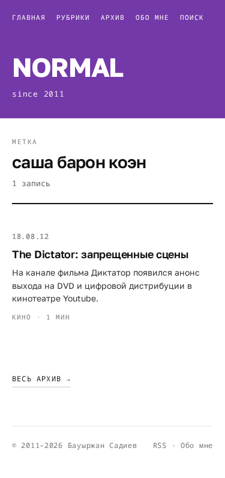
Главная (29, 17)
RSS (160, 445)
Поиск (192, 17)
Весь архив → (41, 379)
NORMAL (67, 67)
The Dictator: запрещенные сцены (100, 254)
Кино (21, 316)
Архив (113, 17)
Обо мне (152, 17)
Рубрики (73, 17)
